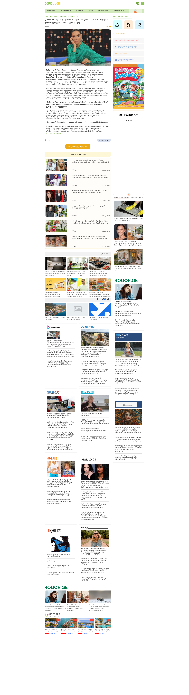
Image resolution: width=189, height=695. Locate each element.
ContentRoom (102, 254)
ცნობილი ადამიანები (69, 16)
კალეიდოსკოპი (51, 16)
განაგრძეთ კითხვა (54, 133)
